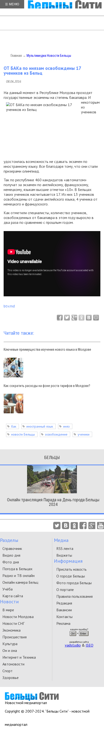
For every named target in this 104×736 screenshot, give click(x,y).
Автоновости (13, 664)
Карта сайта (12, 595)
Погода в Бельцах (17, 568)
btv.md (9, 306)
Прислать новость (71, 569)
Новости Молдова (18, 616)
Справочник (12, 548)
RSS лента (64, 548)
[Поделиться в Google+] (74, 318)
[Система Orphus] (79, 637)
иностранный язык (39, 426)
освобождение (56, 434)
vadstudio (73, 645)
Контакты (64, 616)
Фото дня (10, 562)
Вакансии (64, 609)
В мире (8, 609)
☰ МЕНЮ (12, 4)
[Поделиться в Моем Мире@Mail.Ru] (96, 318)
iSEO (89, 645)
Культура (9, 643)
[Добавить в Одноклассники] (81, 318)
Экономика (11, 630)
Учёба (7, 589)
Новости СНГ (13, 623)
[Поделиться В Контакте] (89, 318)
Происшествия (14, 636)
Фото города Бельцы (74, 582)
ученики (83, 434)
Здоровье (10, 677)
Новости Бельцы (59, 56)
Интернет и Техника (19, 657)
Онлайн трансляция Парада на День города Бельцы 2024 (53, 502)
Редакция (64, 603)
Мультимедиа (36, 56)
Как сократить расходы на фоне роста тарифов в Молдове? (47, 386)
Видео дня (11, 555)
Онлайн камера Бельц (20, 582)
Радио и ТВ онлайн (18, 575)
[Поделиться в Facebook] (60, 318)
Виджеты (64, 555)
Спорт (7, 670)
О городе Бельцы (70, 576)
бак (13, 426)
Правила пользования (74, 596)
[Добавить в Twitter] (67, 318)
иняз (66, 426)
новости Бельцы (23, 434)
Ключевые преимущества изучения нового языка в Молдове (47, 349)
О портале (65, 589)
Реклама (63, 623)
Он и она (9, 650)
